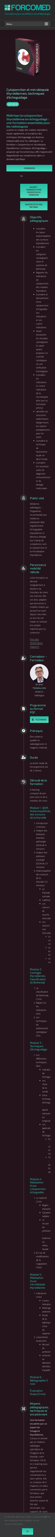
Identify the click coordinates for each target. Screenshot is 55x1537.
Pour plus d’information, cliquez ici (36, 643)
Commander (29, 168)
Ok (27, 1531)
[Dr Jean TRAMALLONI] (39, 665)
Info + (46, 1516)
